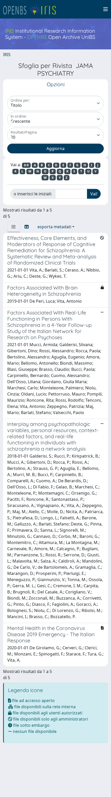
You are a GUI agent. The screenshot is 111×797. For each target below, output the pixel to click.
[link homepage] (31, 9)
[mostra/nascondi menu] (105, 9)
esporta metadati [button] (54, 227)
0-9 (26, 165)
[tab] (13, 226)
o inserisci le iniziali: (33, 194)
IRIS (7, 54)
